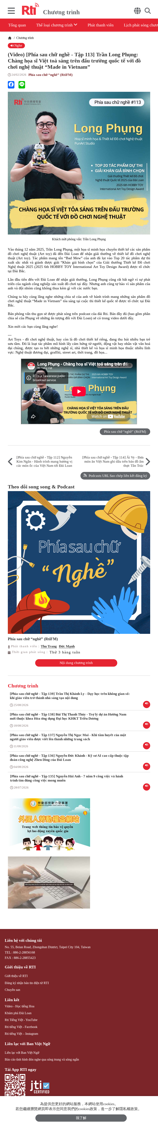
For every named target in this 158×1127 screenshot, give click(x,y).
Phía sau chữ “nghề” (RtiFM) (50, 75)
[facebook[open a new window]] (11, 84)
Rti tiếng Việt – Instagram (21, 1033)
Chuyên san (12, 989)
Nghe (18, 45)
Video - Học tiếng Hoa (19, 1006)
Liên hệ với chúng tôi (23, 940)
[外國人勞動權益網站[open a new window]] (49, 827)
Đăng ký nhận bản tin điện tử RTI (27, 983)
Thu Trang (49, 646)
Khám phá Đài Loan (18, 1013)
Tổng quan (17, 25)
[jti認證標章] (39, 1087)
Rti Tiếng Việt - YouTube (21, 1020)
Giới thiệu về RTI (20, 967)
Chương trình (24, 38)
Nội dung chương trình (76, 663)
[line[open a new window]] (22, 84)
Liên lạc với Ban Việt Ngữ (27, 1043)
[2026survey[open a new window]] (49, 885)
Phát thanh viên (101, 25)
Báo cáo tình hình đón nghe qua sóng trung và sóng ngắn (42, 1059)
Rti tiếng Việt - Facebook (21, 1027)
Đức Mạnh (67, 646)
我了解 (81, 1118)
